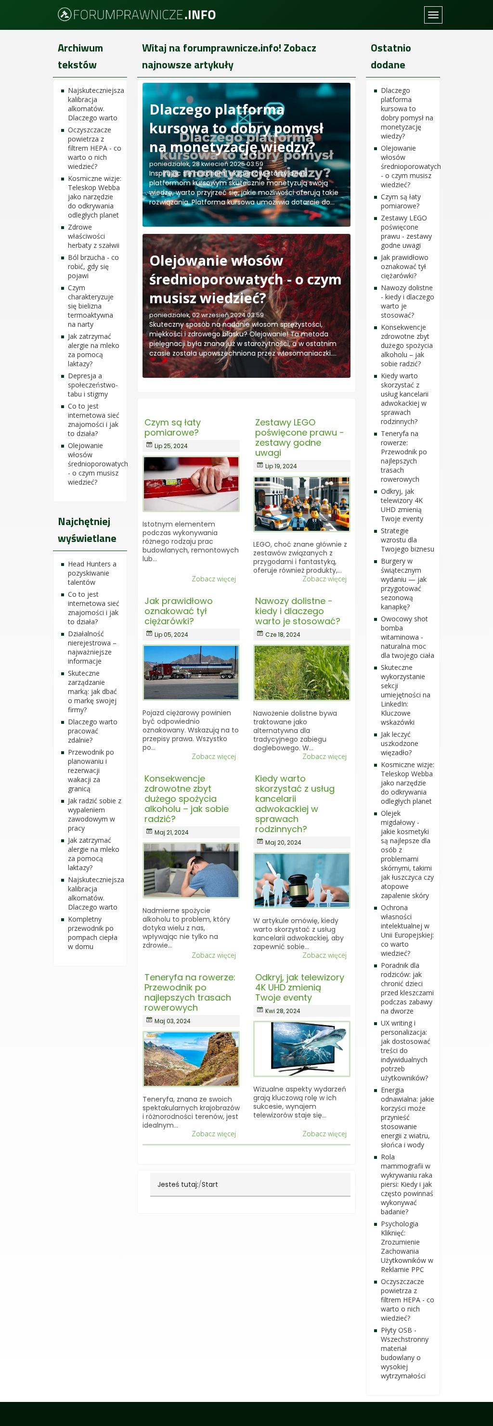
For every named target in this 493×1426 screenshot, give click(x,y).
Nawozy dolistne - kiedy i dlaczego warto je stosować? (297, 611)
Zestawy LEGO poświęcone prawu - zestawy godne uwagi (299, 437)
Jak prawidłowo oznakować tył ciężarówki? (178, 611)
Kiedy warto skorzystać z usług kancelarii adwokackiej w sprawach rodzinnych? (295, 803)
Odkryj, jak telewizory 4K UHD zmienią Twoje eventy (299, 987)
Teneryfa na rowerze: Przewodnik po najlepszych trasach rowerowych (189, 992)
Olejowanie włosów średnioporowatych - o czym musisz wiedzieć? (245, 279)
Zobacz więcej (214, 579)
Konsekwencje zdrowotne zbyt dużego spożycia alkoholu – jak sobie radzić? (186, 798)
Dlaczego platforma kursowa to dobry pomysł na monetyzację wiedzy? (236, 128)
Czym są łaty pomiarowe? (172, 427)
